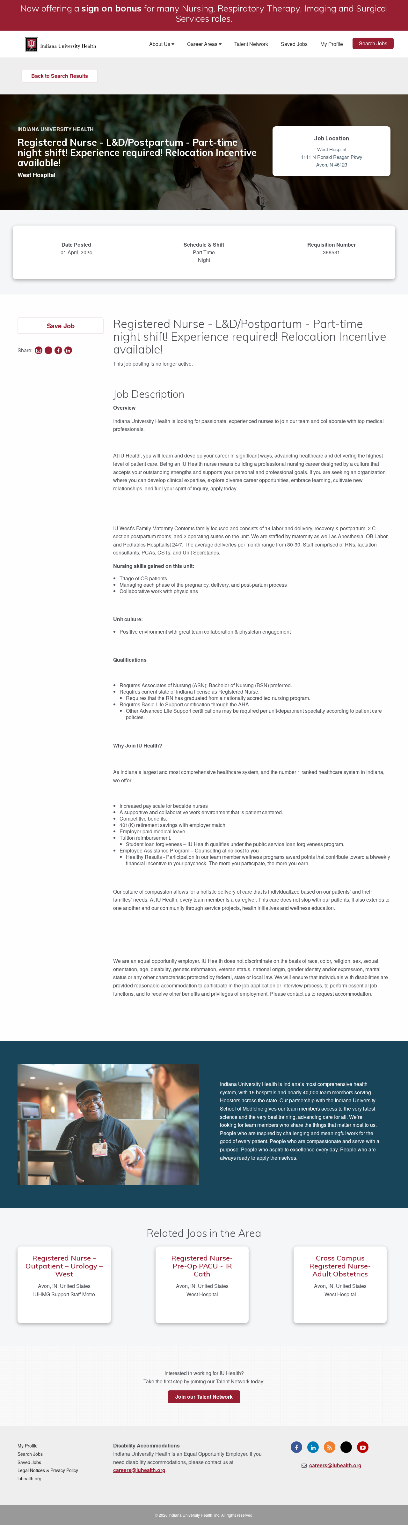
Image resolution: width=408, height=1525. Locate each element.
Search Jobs (373, 43)
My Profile (331, 44)
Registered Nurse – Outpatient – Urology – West (64, 1265)
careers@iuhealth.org (139, 1470)
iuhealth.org (29, 1478)
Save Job (61, 325)
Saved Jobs (294, 44)
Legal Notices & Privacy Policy (48, 1470)
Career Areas (203, 44)
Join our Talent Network (204, 1396)
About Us (160, 44)
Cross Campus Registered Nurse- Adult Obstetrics (340, 1265)
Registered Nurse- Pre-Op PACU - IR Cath (202, 1265)
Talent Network (251, 44)
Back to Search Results (59, 75)
